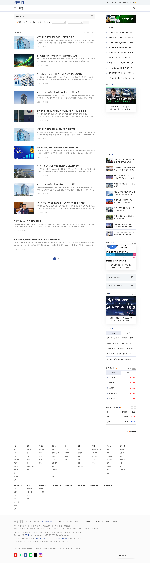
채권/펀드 (16, 470)
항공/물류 (54, 463)
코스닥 (128, 372)
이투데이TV (42, 485)
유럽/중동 (80, 466)
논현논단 (122, 449)
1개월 (33, 22)
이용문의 (77, 521)
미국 (79, 456)
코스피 (113, 372)
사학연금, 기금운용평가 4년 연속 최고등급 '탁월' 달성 (58, 92)
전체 (19, 22)
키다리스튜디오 (113, 393)
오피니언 (122, 446)
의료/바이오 (55, 470)
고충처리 (69, 521)
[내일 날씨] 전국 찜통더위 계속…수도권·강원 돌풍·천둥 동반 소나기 (129, 58)
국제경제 (80, 449)
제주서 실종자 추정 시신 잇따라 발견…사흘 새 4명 (124, 73)
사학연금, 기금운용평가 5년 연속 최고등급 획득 (55, 37)
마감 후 (122, 463)
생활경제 (67, 456)
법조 (108, 449)
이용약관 (36, 521)
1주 (26, 22)
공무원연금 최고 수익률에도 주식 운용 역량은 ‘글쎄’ (57, 55)
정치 (93, 446)
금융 (28, 446)
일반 (15, 480)
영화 (15, 495)
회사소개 (28, 521)
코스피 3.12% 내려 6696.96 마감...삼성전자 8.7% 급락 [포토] (121, 320)
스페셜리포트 (55, 485)
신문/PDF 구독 (127, 2)
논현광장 (122, 453)
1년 (40, 22)
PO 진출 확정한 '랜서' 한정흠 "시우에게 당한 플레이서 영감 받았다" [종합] (124, 234)
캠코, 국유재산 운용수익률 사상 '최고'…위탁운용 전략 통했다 (60, 74)
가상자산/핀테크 (31, 466)
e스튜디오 (42, 488)
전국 (108, 463)
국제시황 (16, 476)
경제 (66, 446)
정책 (40, 456)
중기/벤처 (54, 473)
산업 (53, 446)
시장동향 (41, 449)
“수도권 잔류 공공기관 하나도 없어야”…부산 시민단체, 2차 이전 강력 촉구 (124, 170)
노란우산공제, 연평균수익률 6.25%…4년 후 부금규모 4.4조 (38, 239)
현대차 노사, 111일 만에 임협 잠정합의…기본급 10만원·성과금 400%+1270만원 (124, 162)
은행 (28, 453)
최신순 (93, 32)
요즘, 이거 (29, 492)
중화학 (53, 459)
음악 (15, 499)
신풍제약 (111, 388)
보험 (28, 456)
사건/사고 (109, 456)
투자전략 (128, 333)
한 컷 (28, 499)
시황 (15, 453)
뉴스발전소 (30, 485)
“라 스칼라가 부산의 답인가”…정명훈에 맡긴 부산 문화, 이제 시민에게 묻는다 (124, 178)
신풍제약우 (112, 377)
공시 (15, 449)
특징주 (113, 333)
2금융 (28, 459)
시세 (15, 456)
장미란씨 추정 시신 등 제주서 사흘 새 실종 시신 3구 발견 (126, 53)
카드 (28, 463)
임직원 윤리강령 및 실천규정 (60, 538)
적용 (86, 22)
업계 (40, 453)
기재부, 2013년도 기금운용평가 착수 (28, 221)
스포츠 (15, 505)
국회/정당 (94, 453)
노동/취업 (109, 459)
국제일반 (80, 453)
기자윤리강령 (47, 538)
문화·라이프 (17, 485)
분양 (40, 459)
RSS (134, 2)
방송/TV (16, 492)
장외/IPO (16, 459)
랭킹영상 (41, 492)
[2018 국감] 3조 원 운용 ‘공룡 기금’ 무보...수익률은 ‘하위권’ (61, 203)
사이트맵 (115, 521)
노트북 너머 (123, 470)
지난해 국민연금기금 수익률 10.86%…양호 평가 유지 (58, 166)
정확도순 (86, 32)
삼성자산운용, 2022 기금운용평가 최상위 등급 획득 (57, 147)
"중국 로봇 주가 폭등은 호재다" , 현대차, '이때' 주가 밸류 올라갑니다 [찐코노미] (121, 109)
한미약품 (111, 382)
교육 (108, 453)
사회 (108, 446)
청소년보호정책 (59, 521)
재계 (53, 449)
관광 (15, 488)
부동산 (41, 446)
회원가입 (114, 2)
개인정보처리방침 (47, 521)
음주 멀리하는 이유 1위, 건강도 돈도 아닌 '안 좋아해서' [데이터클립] (129, 78)
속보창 (119, 2)
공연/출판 (16, 502)
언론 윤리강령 (39, 538)
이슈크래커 (29, 488)
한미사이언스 (113, 398)
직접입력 (48, 22)
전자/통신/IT (55, 453)
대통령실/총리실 (96, 449)
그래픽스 (29, 495)
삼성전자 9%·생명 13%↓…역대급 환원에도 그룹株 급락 (126, 32)
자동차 (53, 456)
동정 (108, 470)
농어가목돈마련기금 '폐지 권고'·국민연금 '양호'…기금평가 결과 (61, 111)
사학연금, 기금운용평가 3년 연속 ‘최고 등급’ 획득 (56, 129)
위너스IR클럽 (81, 485)
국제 (79, 446)
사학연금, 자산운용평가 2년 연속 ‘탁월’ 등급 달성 (56, 184)
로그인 (108, 2)
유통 (53, 466)
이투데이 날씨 (94, 485)
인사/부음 (109, 466)
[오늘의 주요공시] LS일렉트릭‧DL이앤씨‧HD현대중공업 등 (126, 63)
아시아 (79, 463)
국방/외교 (94, 456)
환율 (15, 473)
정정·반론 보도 (87, 521)
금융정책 (29, 449)
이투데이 (27, 535)
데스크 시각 (123, 459)
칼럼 (121, 466)
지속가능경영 (106, 485)
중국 (79, 459)
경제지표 (67, 453)
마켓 (15, 446)
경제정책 (67, 449)
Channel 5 (68, 485)
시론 (121, 456)
